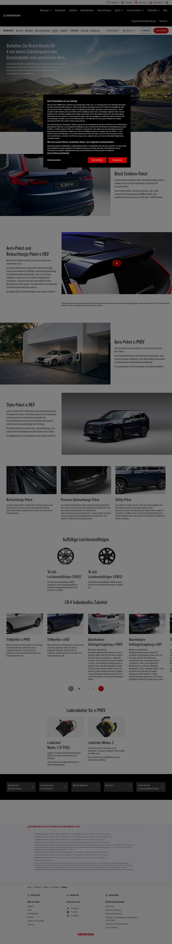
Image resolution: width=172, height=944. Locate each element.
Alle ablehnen (97, 160)
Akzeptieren (117, 160)
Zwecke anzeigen (54, 160)
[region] (87, 130)
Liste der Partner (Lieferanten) (58, 153)
